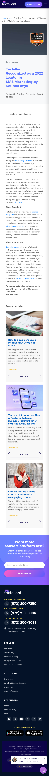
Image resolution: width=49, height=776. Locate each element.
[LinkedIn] (40, 719)
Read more (24, 376)
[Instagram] (15, 719)
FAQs (6, 705)
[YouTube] (21, 719)
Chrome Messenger (13, 665)
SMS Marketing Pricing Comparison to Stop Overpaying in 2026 (21, 494)
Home (4, 18)
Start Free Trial (33, 4)
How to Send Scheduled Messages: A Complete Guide (22, 342)
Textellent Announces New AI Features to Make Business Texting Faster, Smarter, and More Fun (24, 419)
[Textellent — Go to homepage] (9, 4)
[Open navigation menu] (45, 4)
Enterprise (8, 687)
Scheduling (9, 652)
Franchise (8, 679)
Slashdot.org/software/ (24, 278)
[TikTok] (33, 719)
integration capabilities (15, 226)
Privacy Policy (10, 709)
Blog (10, 18)
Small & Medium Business (15, 683)
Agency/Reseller (11, 691)
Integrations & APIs (12, 660)
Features (8, 648)
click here (18, 202)
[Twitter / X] (27, 719)
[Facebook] (9, 719)
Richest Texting (11, 656)
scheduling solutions (23, 160)
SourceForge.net (12, 247)
